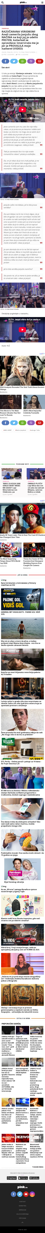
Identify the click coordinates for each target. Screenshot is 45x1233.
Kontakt (22, 1202)
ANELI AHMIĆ (7, 430)
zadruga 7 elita (35, 430)
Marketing (22, 1206)
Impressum (22, 1210)
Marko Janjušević (20, 430)
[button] (2, 478)
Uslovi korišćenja (22, 1214)
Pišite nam (22, 1218)
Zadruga (5, 28)
